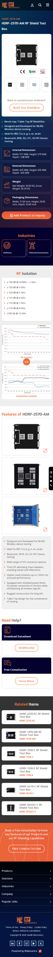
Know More (26, 681)
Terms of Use (12, 927)
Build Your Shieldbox (26, 107)
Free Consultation (26, 848)
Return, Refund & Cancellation (26, 930)
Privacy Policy (26, 927)
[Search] (40, 5)
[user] (32, 5)
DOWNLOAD (26, 648)
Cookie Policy (40, 927)
